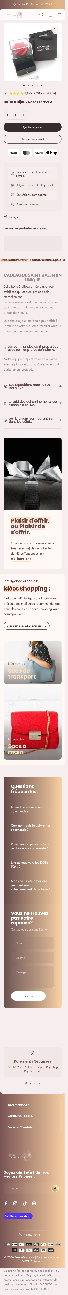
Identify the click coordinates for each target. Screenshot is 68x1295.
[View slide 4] (39, 1083)
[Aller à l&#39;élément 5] (41, 86)
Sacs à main (17, 749)
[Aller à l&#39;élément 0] (24, 86)
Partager (14, 217)
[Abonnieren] (55, 1188)
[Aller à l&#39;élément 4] (37, 86)
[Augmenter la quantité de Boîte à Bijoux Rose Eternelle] (23, 114)
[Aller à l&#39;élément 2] (28, 86)
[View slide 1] (26, 1083)
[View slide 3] (35, 1083)
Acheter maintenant (33, 139)
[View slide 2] (30, 1083)
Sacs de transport (22, 674)
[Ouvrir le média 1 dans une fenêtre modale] (55, 29)
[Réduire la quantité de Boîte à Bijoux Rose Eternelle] (7, 114)
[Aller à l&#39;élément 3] (32, 86)
